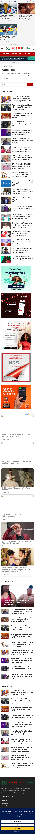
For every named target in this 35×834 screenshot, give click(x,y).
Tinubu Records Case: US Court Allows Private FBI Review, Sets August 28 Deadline (22, 107)
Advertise (4, 803)
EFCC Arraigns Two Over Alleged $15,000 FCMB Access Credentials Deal (22, 208)
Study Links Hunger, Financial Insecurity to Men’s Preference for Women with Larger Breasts (22, 149)
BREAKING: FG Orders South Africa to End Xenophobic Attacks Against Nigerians (22, 242)
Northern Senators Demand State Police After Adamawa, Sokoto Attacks (22, 115)
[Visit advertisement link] (17, 58)
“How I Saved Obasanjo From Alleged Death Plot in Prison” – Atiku (21, 200)
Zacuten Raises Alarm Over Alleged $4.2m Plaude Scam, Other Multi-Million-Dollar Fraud (22, 141)
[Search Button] (33, 49)
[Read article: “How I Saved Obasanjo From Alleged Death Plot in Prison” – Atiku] (6, 200)
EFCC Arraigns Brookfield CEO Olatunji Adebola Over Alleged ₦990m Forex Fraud (21, 166)
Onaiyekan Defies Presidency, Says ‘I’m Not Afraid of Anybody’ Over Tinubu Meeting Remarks (22, 225)
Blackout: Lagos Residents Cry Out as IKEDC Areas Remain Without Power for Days (21, 174)
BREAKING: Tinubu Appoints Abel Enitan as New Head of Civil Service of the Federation (22, 250)
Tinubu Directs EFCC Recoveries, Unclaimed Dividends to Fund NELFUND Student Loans (22, 217)
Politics (27, 54)
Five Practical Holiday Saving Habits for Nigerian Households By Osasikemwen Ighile (22, 259)
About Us (4, 801)
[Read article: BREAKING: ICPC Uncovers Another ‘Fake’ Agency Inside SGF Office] (6, 124)
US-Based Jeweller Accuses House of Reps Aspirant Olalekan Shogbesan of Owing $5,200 (22, 158)
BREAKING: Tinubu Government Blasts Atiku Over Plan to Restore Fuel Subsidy (22, 191)
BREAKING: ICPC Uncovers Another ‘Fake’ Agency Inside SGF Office (22, 124)
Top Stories (16, 54)
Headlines (5, 54)
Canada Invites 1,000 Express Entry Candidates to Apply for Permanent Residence (21, 233)
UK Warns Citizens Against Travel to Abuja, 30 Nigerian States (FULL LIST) (22, 183)
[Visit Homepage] (17, 48)
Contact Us (5, 806)
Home (3, 66)
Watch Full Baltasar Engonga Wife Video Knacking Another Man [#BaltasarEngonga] (21, 619)
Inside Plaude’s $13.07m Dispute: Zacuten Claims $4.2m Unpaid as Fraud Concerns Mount (22, 132)
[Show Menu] (2, 49)
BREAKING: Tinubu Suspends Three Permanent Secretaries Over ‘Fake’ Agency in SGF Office (22, 99)
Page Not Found (10, 66)
